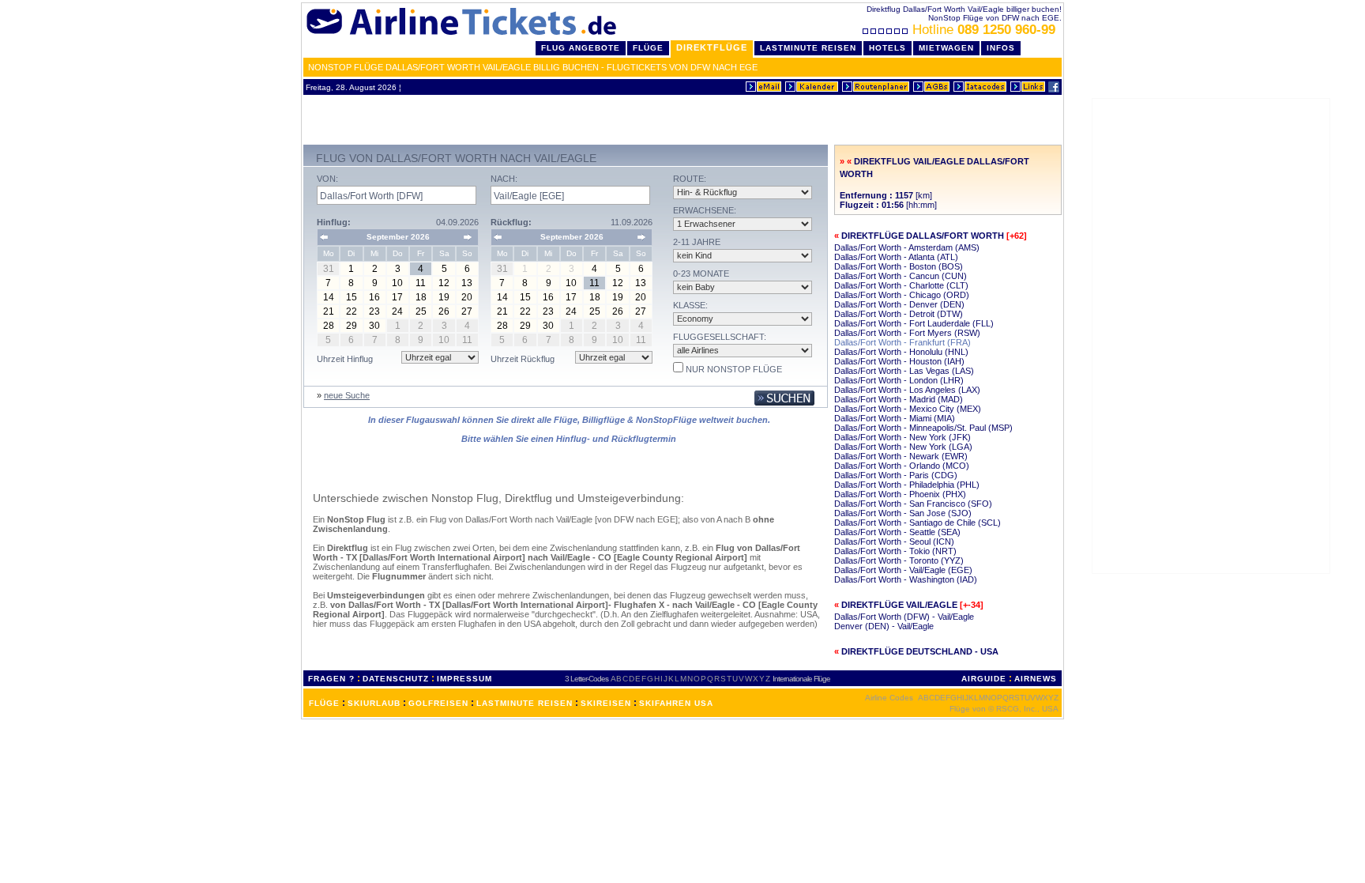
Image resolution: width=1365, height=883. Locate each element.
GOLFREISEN (438, 703)
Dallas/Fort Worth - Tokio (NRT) (895, 551)
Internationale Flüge (801, 678)
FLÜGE (324, 703)
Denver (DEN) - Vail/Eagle (884, 626)
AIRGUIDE (983, 678)
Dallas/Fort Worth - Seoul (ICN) (894, 541)
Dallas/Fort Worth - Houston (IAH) (899, 361)
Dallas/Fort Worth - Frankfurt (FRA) (902, 342)
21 (328, 311)
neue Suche (347, 395)
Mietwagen (946, 47)
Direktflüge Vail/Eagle (899, 604)
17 (397, 297)
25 (421, 311)
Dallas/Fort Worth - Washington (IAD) (905, 579)
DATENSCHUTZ (396, 678)
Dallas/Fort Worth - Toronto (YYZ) (899, 560)
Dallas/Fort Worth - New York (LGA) (903, 446)
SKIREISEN (606, 703)
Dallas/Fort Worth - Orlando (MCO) (901, 465)
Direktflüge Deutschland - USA (919, 651)
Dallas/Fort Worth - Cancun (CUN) (900, 276)
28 (328, 325)
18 (421, 297)
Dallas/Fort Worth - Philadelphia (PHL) (907, 484)
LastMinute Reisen (808, 47)
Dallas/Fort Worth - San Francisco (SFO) (913, 503)
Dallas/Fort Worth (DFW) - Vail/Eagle (904, 616)
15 (351, 297)
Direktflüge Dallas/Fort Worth (922, 235)
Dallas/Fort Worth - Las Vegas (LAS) (904, 370)
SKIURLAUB (374, 703)
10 (397, 283)
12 (443, 283)
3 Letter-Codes (586, 678)
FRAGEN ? (331, 678)
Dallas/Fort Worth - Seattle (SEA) (897, 532)
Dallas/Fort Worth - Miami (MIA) (894, 418)
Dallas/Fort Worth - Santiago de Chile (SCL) (917, 522)
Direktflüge (711, 47)
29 (351, 325)
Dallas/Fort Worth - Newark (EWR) (901, 456)
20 (466, 297)
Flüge (648, 47)
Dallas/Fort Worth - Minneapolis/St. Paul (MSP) (923, 427)
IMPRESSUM (464, 678)
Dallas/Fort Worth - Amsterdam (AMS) (907, 247)
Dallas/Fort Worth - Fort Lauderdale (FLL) (914, 323)
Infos (1001, 47)
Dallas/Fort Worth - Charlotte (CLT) (901, 285)
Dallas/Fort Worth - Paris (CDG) (895, 475)
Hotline (983, 29)
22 (351, 311)
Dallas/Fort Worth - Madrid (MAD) (898, 399)
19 (443, 297)
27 (466, 311)
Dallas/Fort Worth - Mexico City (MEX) (907, 408)
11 (421, 283)
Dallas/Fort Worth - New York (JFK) (902, 437)
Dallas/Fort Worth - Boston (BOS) (898, 266)
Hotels (887, 47)
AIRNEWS (1035, 678)
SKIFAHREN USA (676, 703)
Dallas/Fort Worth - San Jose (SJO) (903, 513)
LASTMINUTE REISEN (524, 703)
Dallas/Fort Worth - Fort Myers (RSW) (907, 333)
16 (374, 297)
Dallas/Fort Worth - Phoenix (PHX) (900, 494)
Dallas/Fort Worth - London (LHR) (899, 380)
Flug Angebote (580, 47)
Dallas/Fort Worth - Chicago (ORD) (901, 295)
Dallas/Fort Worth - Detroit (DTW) (898, 314)
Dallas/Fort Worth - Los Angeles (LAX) (907, 389)
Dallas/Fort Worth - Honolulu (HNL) (901, 352)
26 (443, 311)
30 (374, 325)
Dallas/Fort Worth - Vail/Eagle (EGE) (903, 570)
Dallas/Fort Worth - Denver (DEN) (899, 304)
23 (374, 311)
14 (328, 297)
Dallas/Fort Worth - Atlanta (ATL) (896, 257)
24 (397, 311)
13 (466, 283)
